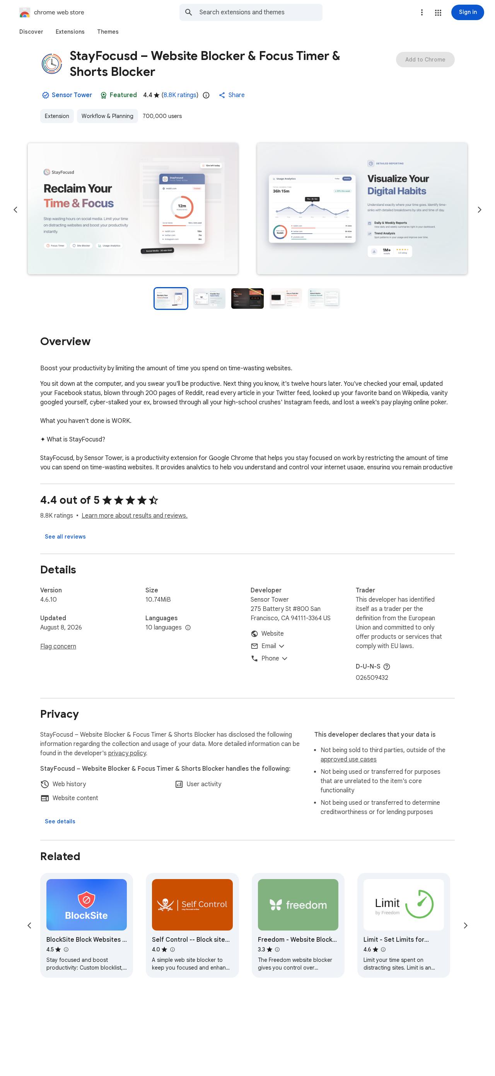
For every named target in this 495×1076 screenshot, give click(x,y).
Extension (57, 116)
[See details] (60, 821)
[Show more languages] (188, 628)
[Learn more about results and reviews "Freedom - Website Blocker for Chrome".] (277, 949)
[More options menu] (422, 12)
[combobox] (261, 12)
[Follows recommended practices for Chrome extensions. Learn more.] (103, 95)
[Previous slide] (15, 209)
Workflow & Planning (107, 116)
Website (272, 634)
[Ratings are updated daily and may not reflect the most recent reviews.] (206, 95)
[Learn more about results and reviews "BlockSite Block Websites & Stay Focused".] (65, 949)
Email (268, 646)
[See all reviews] (65, 536)
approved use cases (349, 759)
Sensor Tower (72, 95)
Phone (270, 658)
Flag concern (58, 646)
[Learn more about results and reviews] (387, 666)
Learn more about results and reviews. (135, 516)
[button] (438, 13)
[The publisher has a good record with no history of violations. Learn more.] (45, 95)
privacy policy (127, 753)
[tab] (31, 32)
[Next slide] (479, 209)
